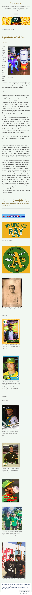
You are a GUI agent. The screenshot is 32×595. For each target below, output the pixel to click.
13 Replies (4, 42)
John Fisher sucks (18, 203)
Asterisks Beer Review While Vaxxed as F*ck (13, 38)
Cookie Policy (8, 588)
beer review (10, 202)
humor (12, 203)
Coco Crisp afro (17, 202)
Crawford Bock (25, 202)
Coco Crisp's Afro (16, 3)
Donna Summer (6, 203)
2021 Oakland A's (19, 200)
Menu (16, 14)
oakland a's (26, 203)
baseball (4, 202)
